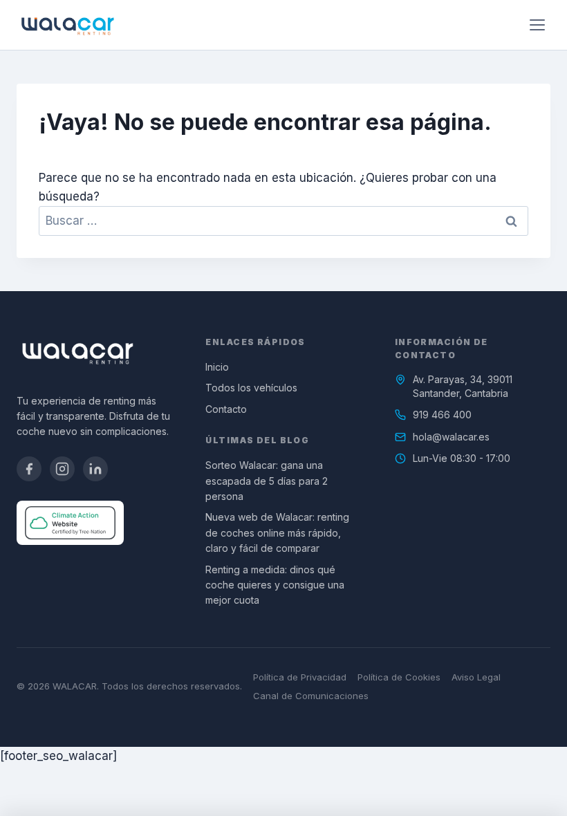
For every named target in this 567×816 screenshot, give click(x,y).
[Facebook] (29, 468)
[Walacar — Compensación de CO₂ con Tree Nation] (70, 522)
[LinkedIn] (95, 468)
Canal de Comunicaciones (311, 695)
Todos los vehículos (251, 387)
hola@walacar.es (451, 437)
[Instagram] (62, 468)
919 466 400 (442, 414)
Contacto (226, 409)
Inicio (217, 367)
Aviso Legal (476, 677)
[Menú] (537, 25)
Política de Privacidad (299, 677)
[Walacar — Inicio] (67, 25)
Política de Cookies (398, 677)
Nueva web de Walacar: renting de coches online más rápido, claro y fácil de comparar (277, 532)
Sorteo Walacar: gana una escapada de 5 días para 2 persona (266, 480)
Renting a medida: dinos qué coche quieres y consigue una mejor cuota (274, 585)
